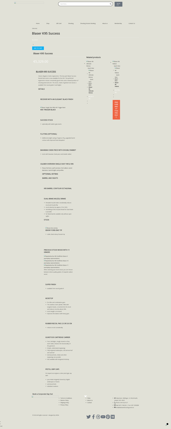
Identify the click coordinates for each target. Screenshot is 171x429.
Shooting (70, 23)
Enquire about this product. (116, 109)
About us (105, 23)
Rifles (90, 85)
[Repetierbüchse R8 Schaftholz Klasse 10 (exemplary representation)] (59, 262)
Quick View (90, 68)
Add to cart (38, 48)
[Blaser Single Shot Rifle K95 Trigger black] (52, 107)
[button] (41, 89)
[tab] (59, 89)
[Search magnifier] (110, 4)
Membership (118, 23)
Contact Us (132, 23)
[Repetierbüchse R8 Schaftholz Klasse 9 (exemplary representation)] (59, 257)
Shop (47, 23)
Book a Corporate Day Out (43, 394)
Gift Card (58, 23)
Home (38, 23)
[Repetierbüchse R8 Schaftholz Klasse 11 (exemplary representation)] (59, 266)
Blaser (90, 83)
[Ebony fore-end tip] (51, 228)
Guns (90, 84)
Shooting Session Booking (87, 23)
